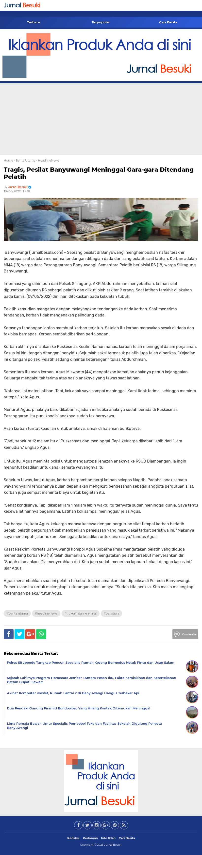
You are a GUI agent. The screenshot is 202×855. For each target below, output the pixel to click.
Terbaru (33, 22)
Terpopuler (101, 22)
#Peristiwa (111, 613)
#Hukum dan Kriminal (81, 613)
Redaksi (73, 838)
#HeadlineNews (46, 613)
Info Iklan (108, 838)
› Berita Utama (24, 160)
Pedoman (90, 838)
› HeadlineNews (47, 160)
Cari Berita (168, 22)
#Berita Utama (17, 613)
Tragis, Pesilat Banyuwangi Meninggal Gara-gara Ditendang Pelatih (99, 173)
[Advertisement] (101, 118)
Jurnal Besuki (113, 844)
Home (8, 160)
